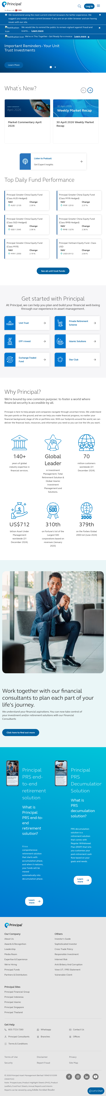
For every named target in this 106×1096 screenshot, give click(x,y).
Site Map (73, 1062)
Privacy (72, 1057)
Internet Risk (61, 959)
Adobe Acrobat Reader (43, 1090)
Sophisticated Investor (66, 944)
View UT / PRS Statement (67, 969)
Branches (45, 1036)
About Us (9, 939)
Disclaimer (42, 1057)
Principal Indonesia (13, 997)
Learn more (37, 31)
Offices (76, 1036)
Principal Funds (12, 969)
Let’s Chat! (97, 1090)
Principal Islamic (12, 1002)
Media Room (10, 954)
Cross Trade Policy (64, 949)
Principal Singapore (14, 1007)
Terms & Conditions (18, 1043)
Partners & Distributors (15, 974)
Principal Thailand (13, 1012)
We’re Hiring (10, 964)
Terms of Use (11, 1057)
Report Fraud (43, 1062)
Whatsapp (46, 1029)
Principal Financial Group (17, 991)
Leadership (9, 949)
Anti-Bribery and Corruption (68, 964)
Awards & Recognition (15, 944)
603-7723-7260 (15, 1029)
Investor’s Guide (63, 939)
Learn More (14, 65)
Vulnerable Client (63, 974)
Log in (89, 6)
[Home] (12, 6)
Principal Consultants (18, 1036)
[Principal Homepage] (13, 922)
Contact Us (78, 1029)
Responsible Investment (67, 954)
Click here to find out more (21, 732)
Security (8, 1062)
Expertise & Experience (15, 959)
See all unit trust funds (53, 271)
